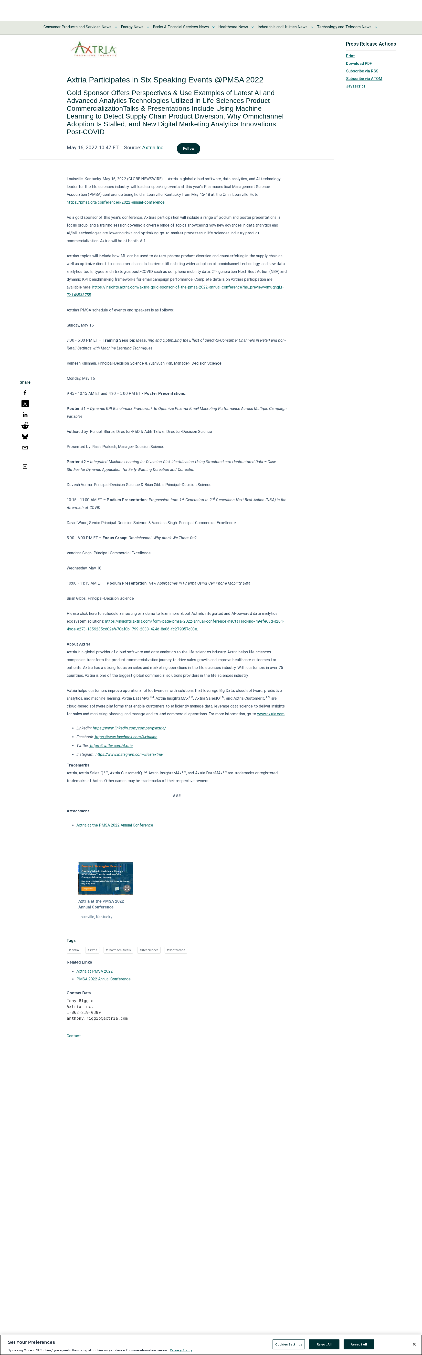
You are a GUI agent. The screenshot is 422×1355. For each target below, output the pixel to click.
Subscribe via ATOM (364, 78)
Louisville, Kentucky (95, 917)
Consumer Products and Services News (77, 27)
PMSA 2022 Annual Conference (103, 979)
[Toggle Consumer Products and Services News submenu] (116, 27)
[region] (211, 1345)
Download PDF (359, 63)
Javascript (355, 86)
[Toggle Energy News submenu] (148, 27)
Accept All (359, 1344)
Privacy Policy (181, 1350)
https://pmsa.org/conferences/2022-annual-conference (116, 202)
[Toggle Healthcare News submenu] (252, 27)
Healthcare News (233, 27)
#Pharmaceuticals (118, 950)
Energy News (132, 27)
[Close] (414, 1344)
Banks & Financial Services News (181, 27)
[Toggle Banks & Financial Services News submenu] (213, 27)
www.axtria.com (271, 714)
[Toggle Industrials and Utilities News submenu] (312, 27)
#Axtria (92, 950)
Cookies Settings (288, 1344)
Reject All (324, 1344)
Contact (74, 1036)
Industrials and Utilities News (282, 27)
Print (350, 56)
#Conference (176, 950)
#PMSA (74, 950)
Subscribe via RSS (362, 71)
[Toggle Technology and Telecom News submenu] (376, 27)
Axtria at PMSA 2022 (94, 971)
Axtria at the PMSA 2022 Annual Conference (114, 825)
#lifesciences (148, 950)
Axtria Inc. (153, 147)
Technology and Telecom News (344, 27)
